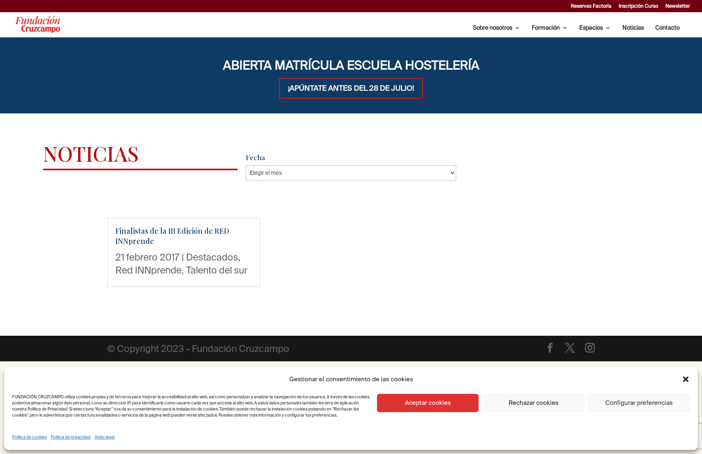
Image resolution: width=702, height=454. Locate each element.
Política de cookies (29, 437)
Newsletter (677, 6)
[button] (686, 379)
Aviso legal (105, 437)
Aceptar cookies (428, 402)
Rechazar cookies (534, 402)
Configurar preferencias (639, 402)
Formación (546, 28)
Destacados (212, 257)
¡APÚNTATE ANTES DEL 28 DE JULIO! (351, 88)
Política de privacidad (71, 437)
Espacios (591, 28)
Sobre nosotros (492, 28)
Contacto (667, 28)
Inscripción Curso (638, 6)
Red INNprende (148, 270)
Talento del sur (216, 270)
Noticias (633, 28)
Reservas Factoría (591, 6)
